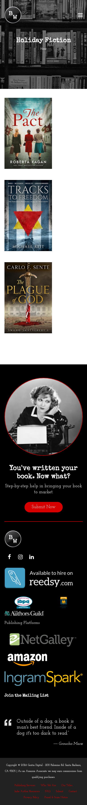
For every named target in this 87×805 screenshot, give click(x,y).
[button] (80, 15)
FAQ (48, 791)
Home (43, 49)
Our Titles (66, 785)
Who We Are (48, 785)
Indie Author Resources (27, 791)
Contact (73, 791)
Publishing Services (24, 785)
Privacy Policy (31, 797)
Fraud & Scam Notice (56, 797)
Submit (59, 791)
